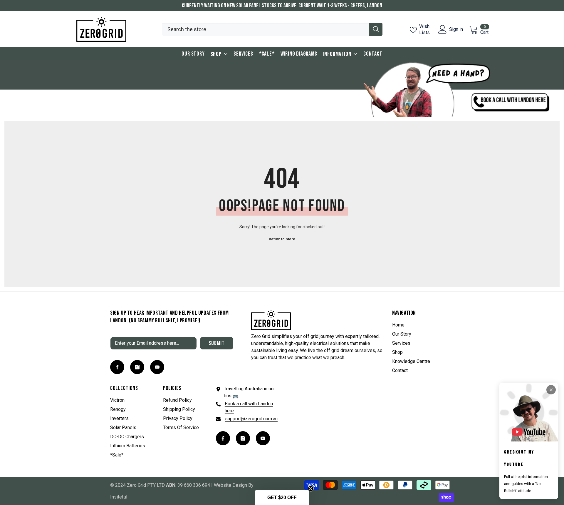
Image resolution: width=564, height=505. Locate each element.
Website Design (230, 485)
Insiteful (118, 497)
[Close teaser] (311, 488)
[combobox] (265, 29)
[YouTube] (157, 367)
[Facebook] (117, 367)
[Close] (551, 389)
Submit (217, 343)
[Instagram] (137, 367)
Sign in (456, 29)
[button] (282, 497)
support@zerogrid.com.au (251, 418)
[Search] (272, 29)
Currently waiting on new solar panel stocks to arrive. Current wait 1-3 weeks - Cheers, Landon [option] (282, 5)
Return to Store (282, 239)
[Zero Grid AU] (282, 88)
